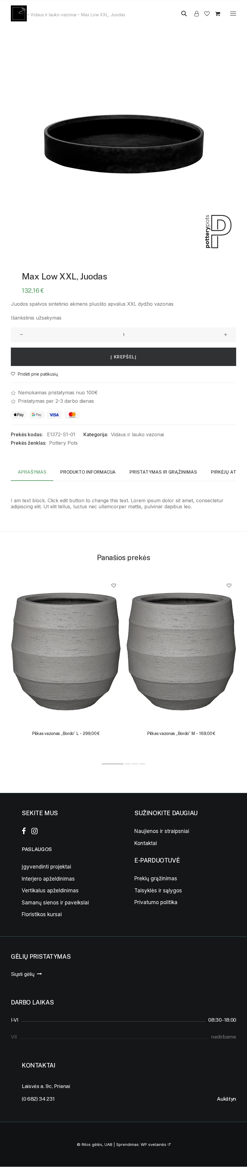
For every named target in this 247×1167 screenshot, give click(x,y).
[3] (135, 763)
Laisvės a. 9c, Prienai (46, 1086)
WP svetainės (153, 1144)
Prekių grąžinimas (155, 878)
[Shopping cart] (215, 13)
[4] (142, 763)
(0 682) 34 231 (38, 1099)
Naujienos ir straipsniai (161, 831)
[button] (233, 13)
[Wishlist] (204, 13)
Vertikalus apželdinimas (50, 891)
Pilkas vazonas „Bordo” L (66, 733)
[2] (127, 763)
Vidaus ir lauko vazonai (137, 434)
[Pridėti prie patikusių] (114, 585)
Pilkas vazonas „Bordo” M (181, 733)
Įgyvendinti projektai (46, 867)
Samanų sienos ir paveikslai (55, 903)
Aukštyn (226, 1099)
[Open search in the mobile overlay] (181, 13)
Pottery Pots (63, 443)
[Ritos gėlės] (19, 13)
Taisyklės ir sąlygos (158, 891)
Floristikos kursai (42, 914)
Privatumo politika (155, 902)
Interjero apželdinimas (48, 879)
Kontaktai (145, 843)
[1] (113, 763)
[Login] (194, 13)
